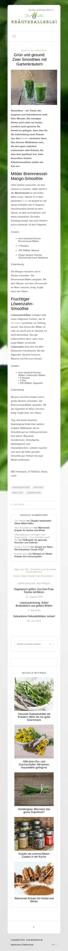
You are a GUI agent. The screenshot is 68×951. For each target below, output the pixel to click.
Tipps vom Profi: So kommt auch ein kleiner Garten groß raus (34, 570)
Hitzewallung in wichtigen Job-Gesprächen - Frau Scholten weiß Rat (32, 537)
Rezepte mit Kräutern (33, 51)
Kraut (25, 200)
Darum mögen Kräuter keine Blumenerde (33, 576)
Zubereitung (34, 493)
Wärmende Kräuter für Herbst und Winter (32, 529)
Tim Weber (20, 520)
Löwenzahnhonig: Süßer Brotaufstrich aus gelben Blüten (34, 604)
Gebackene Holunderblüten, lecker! (34, 616)
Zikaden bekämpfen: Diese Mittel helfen (33, 522)
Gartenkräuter (21, 487)
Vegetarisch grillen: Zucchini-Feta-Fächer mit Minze (34, 591)
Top (53, 945)
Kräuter (38, 487)
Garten (25, 138)
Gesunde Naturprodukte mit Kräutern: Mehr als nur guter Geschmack (34, 717)
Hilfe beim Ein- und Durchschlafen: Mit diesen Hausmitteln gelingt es (34, 764)
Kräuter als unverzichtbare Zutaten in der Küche (34, 855)
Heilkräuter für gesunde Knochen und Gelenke (30, 541)
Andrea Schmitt (22, 546)
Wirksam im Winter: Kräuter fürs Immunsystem (33, 555)
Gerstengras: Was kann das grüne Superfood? (34, 811)
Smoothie (16, 323)
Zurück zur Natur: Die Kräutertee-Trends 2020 (33, 548)
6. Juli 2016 (17, 504)
